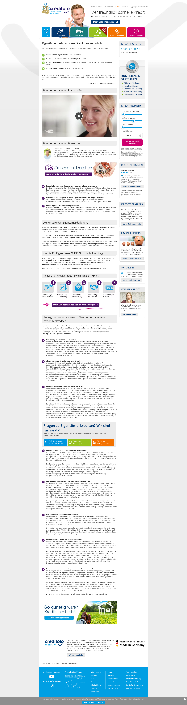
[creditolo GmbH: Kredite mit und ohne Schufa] (56, 14)
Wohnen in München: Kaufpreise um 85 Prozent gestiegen (85, 594)
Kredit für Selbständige (134, 685)
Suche (117, 7)
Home (46, 35)
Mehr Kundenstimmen (132, 186)
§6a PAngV (77, 672)
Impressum (95, 691)
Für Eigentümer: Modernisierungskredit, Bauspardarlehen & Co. (83, 268)
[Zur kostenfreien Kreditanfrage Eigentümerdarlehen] (73, 310)
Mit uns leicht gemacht (132, 258)
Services (94, 675)
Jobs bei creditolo (113, 685)
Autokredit (79, 35)
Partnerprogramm (114, 688)
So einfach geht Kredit (132, 224)
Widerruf (94, 688)
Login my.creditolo (140, 7)
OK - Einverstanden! (93, 702)
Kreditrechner (112, 678)
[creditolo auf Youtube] (51, 678)
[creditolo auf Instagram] (51, 687)
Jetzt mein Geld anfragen (132, 142)
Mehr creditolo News (131, 280)
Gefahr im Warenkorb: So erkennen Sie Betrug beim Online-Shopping (134, 274)
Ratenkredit (98, 35)
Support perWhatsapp (78, 442)
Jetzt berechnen (129, 314)
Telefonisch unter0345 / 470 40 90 (56, 442)
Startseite (55, 663)
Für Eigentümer (60, 35)
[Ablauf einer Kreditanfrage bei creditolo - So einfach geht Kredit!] (79, 297)
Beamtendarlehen (133, 688)
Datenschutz (108, 7)
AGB (92, 678)
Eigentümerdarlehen (69, 663)
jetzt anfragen (105, 22)
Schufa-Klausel (96, 685)
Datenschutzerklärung (136, 699)
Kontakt (124, 7)
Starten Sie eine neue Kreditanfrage (101, 83)
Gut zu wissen (96, 7)
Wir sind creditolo (76, 655)
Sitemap (110, 675)
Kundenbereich (113, 682)
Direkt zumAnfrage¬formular (104, 442)
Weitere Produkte (136, 35)
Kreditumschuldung (117, 35)
